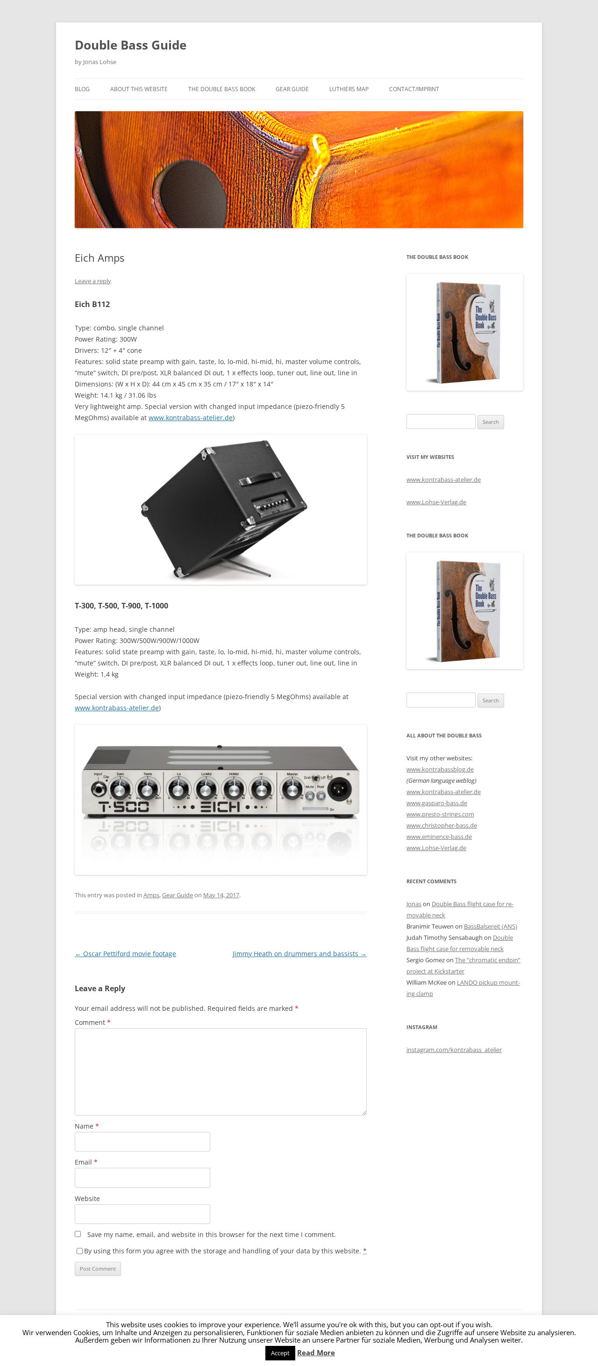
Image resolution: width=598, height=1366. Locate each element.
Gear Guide (292, 89)
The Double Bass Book (221, 89)
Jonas (413, 904)
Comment (93, 1022)
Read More (316, 1352)
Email (86, 1162)
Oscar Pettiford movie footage (125, 953)
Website (87, 1198)
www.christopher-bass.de (441, 825)
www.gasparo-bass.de (436, 803)
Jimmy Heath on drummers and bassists (300, 953)
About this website (139, 89)
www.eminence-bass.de (439, 836)
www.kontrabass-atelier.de (191, 417)
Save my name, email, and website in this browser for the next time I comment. (211, 1234)
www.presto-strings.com (440, 814)
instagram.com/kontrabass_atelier (454, 1049)
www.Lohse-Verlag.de (436, 502)
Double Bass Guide (130, 44)
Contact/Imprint (414, 89)
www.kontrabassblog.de (440, 769)
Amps (151, 895)
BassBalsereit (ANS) (490, 926)
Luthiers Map (349, 89)
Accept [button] (280, 1353)
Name (87, 1126)
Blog (82, 89)
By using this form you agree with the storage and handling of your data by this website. (225, 1250)
